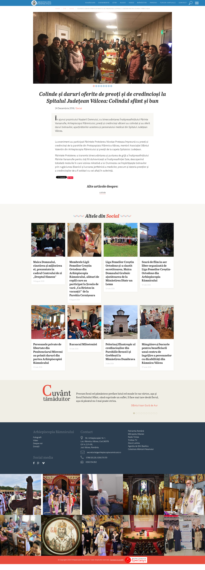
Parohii (153, 3)
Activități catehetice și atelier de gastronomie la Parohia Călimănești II (61, 495)
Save (71, 178)
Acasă (57, 8)
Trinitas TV (132, 440)
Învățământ (61, 487)
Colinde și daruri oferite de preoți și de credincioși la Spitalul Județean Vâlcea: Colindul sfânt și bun (113, 8)
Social (71, 8)
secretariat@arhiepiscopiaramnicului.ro (104, 452)
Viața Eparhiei (20, 487)
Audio (123, 3)
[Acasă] (46, 4)
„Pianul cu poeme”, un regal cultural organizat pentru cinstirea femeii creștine (144, 536)
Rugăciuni (90, 3)
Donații (36, 446)
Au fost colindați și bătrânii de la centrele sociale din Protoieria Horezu (102, 495)
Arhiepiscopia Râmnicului (53, 431)
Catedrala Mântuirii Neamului (141, 449)
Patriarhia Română (136, 431)
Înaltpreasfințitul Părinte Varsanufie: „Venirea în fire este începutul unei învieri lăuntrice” (102, 538)
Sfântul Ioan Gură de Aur (144, 405)
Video (131, 3)
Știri (115, 3)
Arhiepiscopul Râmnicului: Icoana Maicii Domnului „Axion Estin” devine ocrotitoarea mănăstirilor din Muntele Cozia (143, 499)
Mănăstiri (142, 3)
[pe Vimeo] (43, 462)
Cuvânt (56, 392)
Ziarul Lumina (134, 443)
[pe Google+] (38, 462)
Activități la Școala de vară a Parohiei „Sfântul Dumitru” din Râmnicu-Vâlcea (20, 536)
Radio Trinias (133, 437)
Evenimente (103, 3)
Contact (183, 3)
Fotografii (37, 437)
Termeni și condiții (116, 560)
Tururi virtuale (168, 3)
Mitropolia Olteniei (136, 434)
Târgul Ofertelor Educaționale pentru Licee (184, 535)
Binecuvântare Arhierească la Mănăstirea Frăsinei (184, 494)
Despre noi (37, 443)
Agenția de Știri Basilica (138, 446)
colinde (102, 192)
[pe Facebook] (34, 462)
